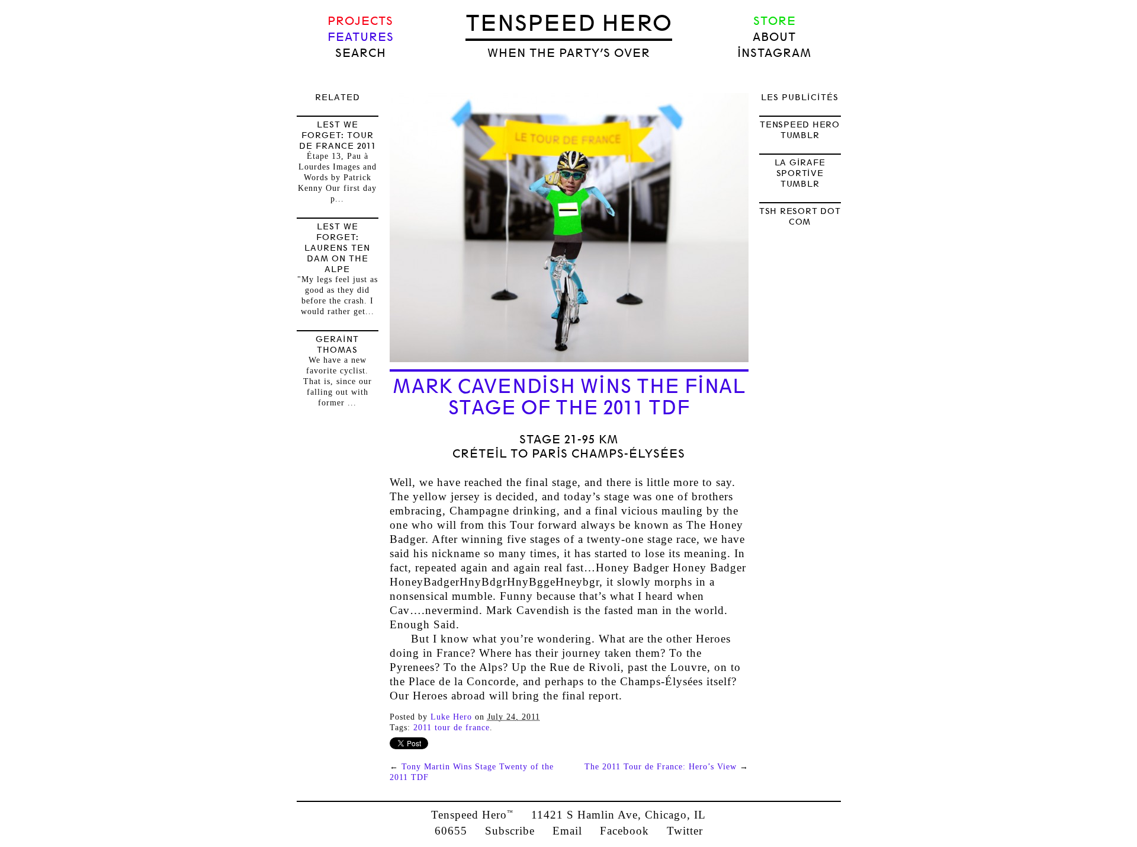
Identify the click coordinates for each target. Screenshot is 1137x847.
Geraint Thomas (337, 344)
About (774, 37)
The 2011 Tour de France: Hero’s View (660, 766)
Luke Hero (451, 716)
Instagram (774, 53)
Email (567, 830)
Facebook (624, 830)
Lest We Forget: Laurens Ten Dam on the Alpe (337, 248)
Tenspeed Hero (568, 23)
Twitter (685, 830)
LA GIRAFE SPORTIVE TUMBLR (800, 173)
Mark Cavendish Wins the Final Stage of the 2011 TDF (569, 397)
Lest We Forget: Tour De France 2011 (337, 135)
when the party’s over (568, 53)
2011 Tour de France (451, 727)
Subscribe (510, 830)
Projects (360, 21)
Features (360, 37)
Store (774, 21)
